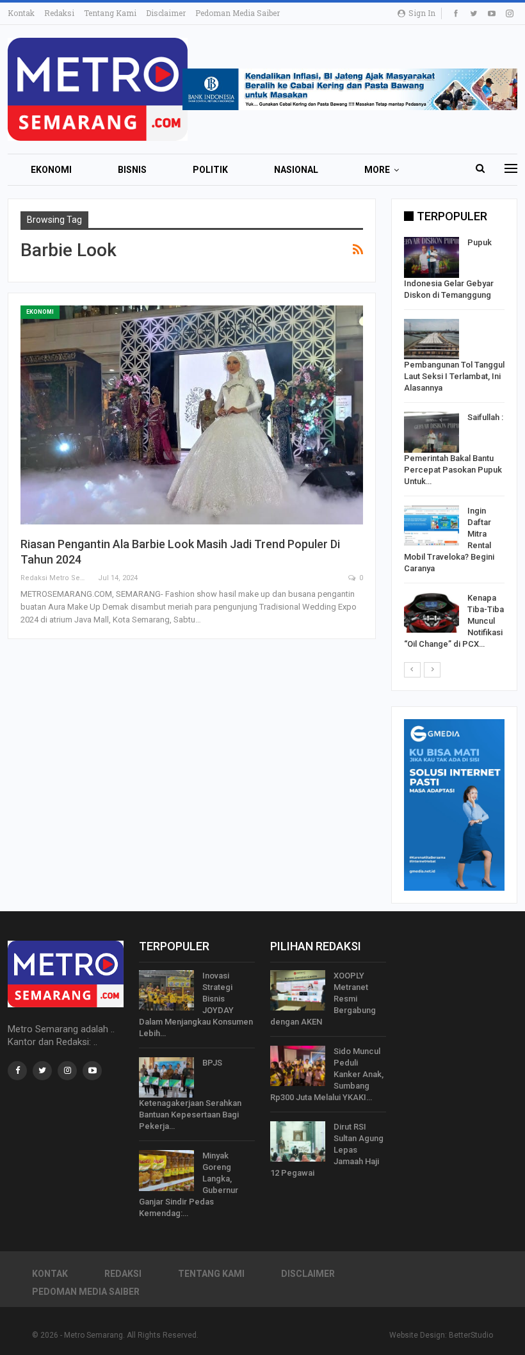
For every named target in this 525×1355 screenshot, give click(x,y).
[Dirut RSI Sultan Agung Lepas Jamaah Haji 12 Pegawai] (297, 1141)
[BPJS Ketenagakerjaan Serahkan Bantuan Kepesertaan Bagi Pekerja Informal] (166, 1077)
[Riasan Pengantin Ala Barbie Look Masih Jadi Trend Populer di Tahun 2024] (191, 414)
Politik (210, 170)
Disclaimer (166, 13)
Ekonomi (51, 170)
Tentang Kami (110, 13)
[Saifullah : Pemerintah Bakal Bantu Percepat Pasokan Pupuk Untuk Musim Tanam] (431, 432)
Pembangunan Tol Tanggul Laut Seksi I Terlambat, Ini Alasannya (454, 376)
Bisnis (132, 170)
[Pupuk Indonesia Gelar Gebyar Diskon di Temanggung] (431, 257)
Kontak (21, 13)
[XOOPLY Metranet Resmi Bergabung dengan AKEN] (297, 990)
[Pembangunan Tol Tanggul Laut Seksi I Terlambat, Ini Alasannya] (431, 339)
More (377, 170)
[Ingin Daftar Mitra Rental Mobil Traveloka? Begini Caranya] (431, 525)
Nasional (296, 170)
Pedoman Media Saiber (237, 13)
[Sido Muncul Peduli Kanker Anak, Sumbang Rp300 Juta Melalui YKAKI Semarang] (297, 1066)
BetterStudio (471, 1335)
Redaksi (59, 13)
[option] (454, 445)
